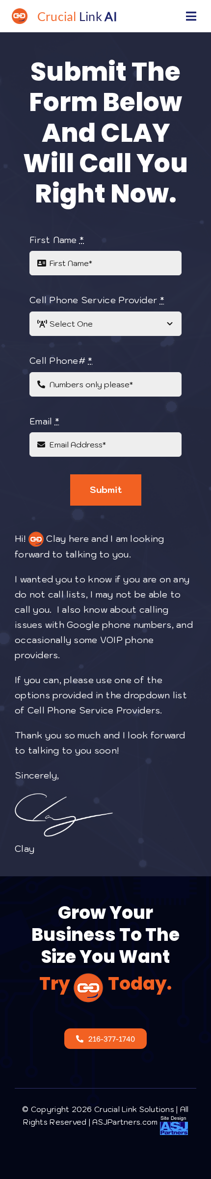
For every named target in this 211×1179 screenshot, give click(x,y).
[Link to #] (191, 16)
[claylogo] (19, 12)
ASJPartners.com (125, 1122)
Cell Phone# (61, 360)
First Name (56, 239)
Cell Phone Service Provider (96, 300)
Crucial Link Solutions (134, 1109)
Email (44, 421)
